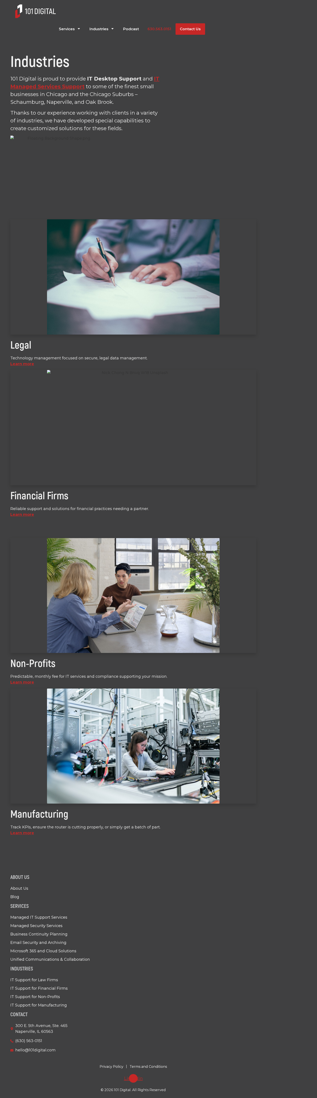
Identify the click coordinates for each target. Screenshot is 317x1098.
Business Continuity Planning (38, 934)
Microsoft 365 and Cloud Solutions (43, 951)
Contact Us (190, 29)
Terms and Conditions (148, 1067)
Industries (98, 29)
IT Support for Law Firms (34, 980)
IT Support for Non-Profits (35, 996)
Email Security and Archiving (38, 942)
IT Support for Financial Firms (39, 988)
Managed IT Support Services (38, 917)
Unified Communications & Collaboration (50, 959)
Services (67, 29)
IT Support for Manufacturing (38, 1005)
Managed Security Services (36, 925)
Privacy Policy (111, 1067)
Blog (14, 896)
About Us (19, 888)
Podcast (131, 29)
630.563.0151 (159, 29)
